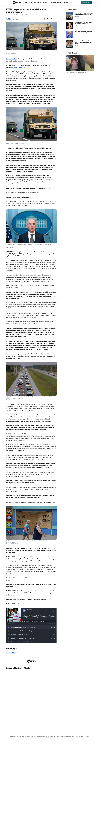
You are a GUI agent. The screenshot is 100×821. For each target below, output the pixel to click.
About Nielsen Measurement (64, 736)
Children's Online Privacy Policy (43, 736)
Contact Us (87, 736)
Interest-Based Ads (54, 736)
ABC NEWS (10, 18)
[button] (9, 2)
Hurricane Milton (11, 59)
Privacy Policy (21, 736)
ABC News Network (14, 736)
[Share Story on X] (47, 18)
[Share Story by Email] (51, 18)
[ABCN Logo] (17, 2)
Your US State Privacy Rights (30, 736)
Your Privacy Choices (80, 736)
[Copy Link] (55, 18)
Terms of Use (72, 736)
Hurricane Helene (19, 67)
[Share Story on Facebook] (44, 18)
